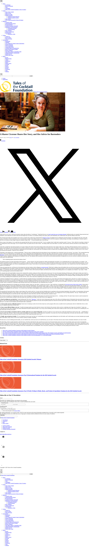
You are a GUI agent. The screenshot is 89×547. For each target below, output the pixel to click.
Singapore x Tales (11, 34)
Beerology (2, 254)
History (6, 62)
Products (7, 66)
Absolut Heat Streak (9, 47)
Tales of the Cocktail (9, 11)
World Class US (8, 54)
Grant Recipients (11, 29)
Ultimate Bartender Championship (12, 52)
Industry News (8, 63)
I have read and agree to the (11, 410)
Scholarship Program (12, 28)
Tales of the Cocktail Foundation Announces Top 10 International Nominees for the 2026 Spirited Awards (28, 375)
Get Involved (5, 40)
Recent (6, 57)
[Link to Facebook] (12, 445)
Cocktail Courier (8, 22)
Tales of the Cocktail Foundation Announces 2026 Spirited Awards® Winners (19, 330)
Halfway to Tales (8, 14)
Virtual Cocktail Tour (9, 31)
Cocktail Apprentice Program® (11, 26)
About (4, 3)
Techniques (7, 69)
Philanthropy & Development (11, 27)
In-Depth (7, 64)
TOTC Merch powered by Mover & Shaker (14, 20)
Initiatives (5, 21)
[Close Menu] (1, 470)
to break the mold (44, 267)
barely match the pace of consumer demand (57, 234)
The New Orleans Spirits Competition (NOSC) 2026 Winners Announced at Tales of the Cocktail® (23, 331)
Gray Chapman (16, 137)
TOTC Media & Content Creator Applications (14, 43)
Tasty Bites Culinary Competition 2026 (13, 51)
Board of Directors (9, 6)
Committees (7, 8)
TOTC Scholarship (9, 45)
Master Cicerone (46, 237)
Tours (6, 70)
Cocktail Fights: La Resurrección (12, 48)
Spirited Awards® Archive (13, 17)
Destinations (7, 61)
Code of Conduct (6, 425)
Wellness (7, 71)
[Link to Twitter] (12, 465)
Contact (4, 35)
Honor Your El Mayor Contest (11, 49)
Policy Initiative (8, 30)
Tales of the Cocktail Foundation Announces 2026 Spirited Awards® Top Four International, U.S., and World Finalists (27, 335)
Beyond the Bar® (9, 24)
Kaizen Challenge (9, 50)
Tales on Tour (8, 13)
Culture (6, 59)
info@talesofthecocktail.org (5, 434)
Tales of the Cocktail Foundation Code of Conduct (15, 9)
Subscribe (2, 415)
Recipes (6, 68)
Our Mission (7, 4)
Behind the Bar (8, 58)
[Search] (1, 74)
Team (6, 7)
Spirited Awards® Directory (13, 16)
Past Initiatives (8, 33)
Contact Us (7, 36)
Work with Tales (8, 38)
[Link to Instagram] (12, 455)
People (6, 65)
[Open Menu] (1, 1)
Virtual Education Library (10, 23)
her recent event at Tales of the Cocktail (73, 284)
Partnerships (7, 41)
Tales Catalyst (8, 18)
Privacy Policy (8, 37)
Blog (4, 422)
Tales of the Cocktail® (7, 426)
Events (4, 10)
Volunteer (7, 42)
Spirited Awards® (9, 15)
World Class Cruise (9, 55)
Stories (4, 56)
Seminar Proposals (9, 44)
